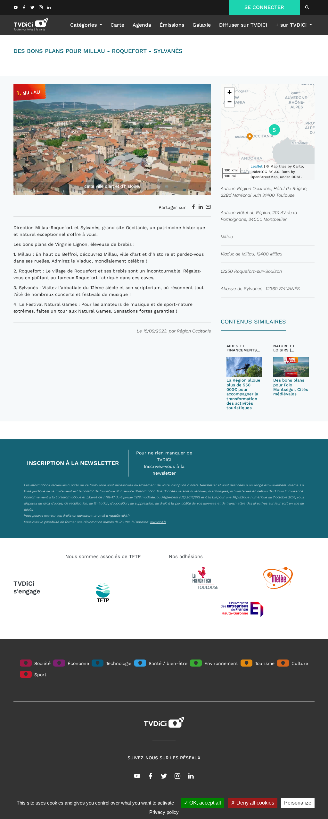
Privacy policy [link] (164, 812)
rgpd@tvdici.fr (119, 515)
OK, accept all (204, 803)
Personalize (297, 803)
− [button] (229, 102)
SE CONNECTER (264, 7)
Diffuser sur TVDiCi (243, 25)
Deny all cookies (254, 803)
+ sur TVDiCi (291, 25)
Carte (117, 25)
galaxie (202, 25)
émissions (172, 25)
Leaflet (256, 166)
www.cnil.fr (158, 522)
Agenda (142, 25)
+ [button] (229, 92)
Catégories (84, 25)
